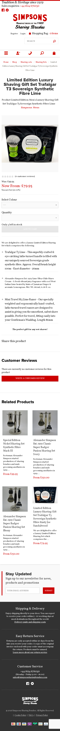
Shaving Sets (41, 62)
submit (48, 590)
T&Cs (31, 715)
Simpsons (26, 107)
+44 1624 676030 (29, 6)
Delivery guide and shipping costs (30, 622)
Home (6, 62)
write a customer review (30, 378)
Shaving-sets (26, 62)
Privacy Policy (42, 715)
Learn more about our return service (30, 652)
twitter (7, 10)
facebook (3, 10)
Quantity (7, 212)
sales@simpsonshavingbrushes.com (30, 677)
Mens (36, 107)
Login (22, 33)
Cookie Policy (20, 715)
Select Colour (9, 200)
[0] (54, 53)
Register (14, 33)
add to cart (30, 229)
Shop (14, 62)
